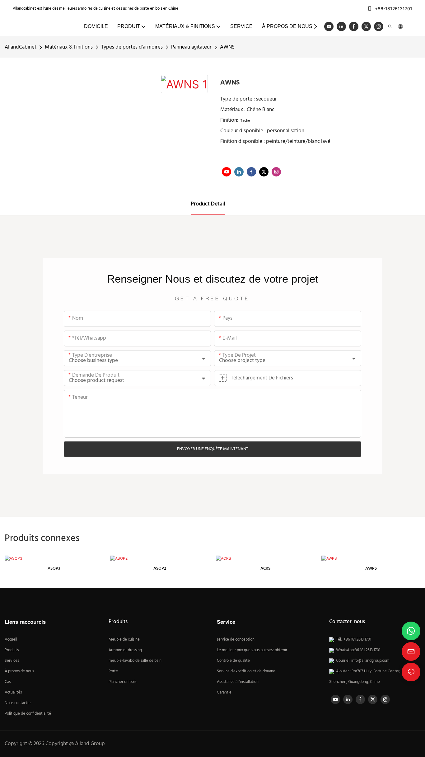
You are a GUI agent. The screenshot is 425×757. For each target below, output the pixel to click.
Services (12, 661)
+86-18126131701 (393, 8)
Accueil (11, 640)
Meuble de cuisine (124, 640)
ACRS (265, 568)
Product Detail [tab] (208, 204)
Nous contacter (18, 703)
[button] (315, 26)
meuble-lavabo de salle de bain (135, 661)
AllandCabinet (20, 47)
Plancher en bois (122, 682)
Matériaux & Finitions (69, 47)
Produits (12, 650)
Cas (8, 682)
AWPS (371, 568)
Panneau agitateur (191, 47)
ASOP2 (159, 568)
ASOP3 (54, 568)
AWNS (227, 47)
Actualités (13, 692)
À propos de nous (19, 671)
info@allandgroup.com (370, 661)
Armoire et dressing (125, 650)
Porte (113, 671)
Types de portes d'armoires (132, 47)
